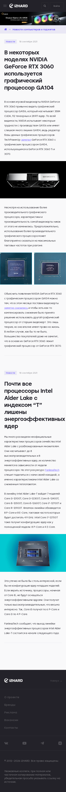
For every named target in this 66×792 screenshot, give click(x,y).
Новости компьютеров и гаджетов (34, 29)
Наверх (54, 680)
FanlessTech (52, 470)
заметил (26, 139)
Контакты (11, 728)
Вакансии (11, 720)
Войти (56, 6)
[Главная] (5, 29)
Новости (10, 41)
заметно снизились (16, 307)
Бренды (9, 705)
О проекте (11, 697)
